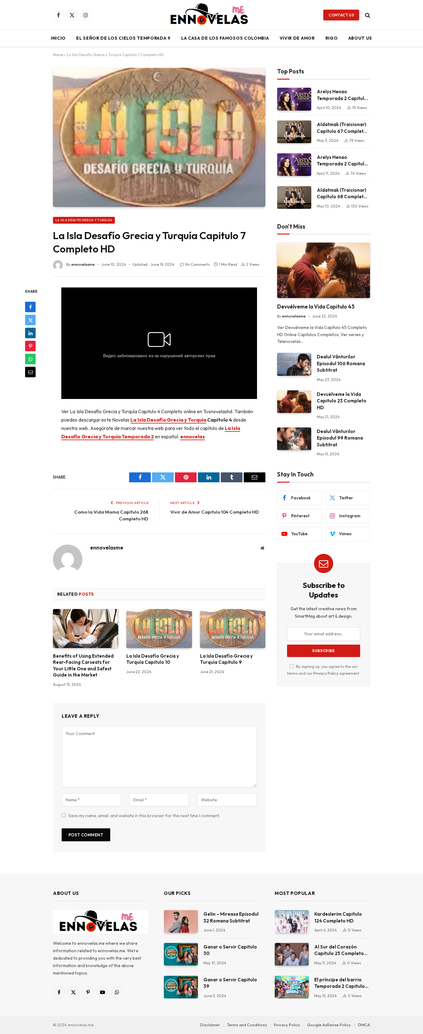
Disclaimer (210, 1024)
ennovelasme (83, 264)
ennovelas (192, 436)
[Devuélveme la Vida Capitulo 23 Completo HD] (294, 401)
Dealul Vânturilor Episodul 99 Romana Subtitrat (340, 438)
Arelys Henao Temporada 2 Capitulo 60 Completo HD (342, 95)
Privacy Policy (325, 673)
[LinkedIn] (30, 333)
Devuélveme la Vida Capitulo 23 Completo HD (341, 400)
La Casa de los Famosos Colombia (225, 38)
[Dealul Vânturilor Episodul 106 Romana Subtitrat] (294, 364)
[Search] (367, 15)
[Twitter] (30, 320)
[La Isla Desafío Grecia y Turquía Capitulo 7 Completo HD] (159, 137)
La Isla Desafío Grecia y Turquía (83, 220)
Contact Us (341, 15)
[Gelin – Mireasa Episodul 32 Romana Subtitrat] (181, 921)
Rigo (331, 38)
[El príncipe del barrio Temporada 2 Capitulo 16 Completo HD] (292, 987)
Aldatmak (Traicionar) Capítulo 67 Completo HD (342, 127)
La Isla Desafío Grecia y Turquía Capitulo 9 (226, 659)
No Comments (197, 264)
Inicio (58, 38)
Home (58, 54)
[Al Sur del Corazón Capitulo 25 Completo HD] (292, 954)
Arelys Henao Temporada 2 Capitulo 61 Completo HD (342, 160)
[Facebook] (30, 307)
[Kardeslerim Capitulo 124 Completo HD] (292, 921)
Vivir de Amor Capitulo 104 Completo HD (214, 512)
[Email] (30, 372)
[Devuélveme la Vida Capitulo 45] (323, 270)
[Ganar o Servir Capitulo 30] (181, 954)
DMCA (364, 1024)
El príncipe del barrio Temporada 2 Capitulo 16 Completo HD (339, 983)
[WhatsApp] (30, 359)
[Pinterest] (30, 346)
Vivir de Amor (297, 38)
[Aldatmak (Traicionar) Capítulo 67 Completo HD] (294, 131)
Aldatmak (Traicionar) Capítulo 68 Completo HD (342, 193)
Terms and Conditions (247, 1024)
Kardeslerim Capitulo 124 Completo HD (338, 917)
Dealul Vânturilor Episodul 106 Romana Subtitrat (341, 363)
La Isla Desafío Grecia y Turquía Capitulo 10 (152, 659)
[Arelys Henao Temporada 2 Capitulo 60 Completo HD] (294, 99)
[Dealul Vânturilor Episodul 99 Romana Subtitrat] (294, 438)
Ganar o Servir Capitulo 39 (230, 983)
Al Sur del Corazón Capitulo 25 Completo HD (339, 950)
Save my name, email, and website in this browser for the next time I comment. (144, 815)
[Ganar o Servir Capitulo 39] (181, 987)
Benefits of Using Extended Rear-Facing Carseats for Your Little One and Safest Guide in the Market (83, 665)
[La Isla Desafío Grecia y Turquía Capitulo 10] (159, 628)
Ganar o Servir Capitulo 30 (230, 950)
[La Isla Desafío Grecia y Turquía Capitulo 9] (232, 628)
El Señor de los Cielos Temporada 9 (123, 38)
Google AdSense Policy (329, 1024)
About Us (360, 38)
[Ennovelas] (211, 15)
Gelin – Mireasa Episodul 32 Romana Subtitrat (231, 917)
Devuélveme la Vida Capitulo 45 (316, 306)
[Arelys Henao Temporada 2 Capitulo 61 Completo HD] (294, 164)
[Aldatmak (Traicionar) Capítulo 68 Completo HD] (294, 197)
